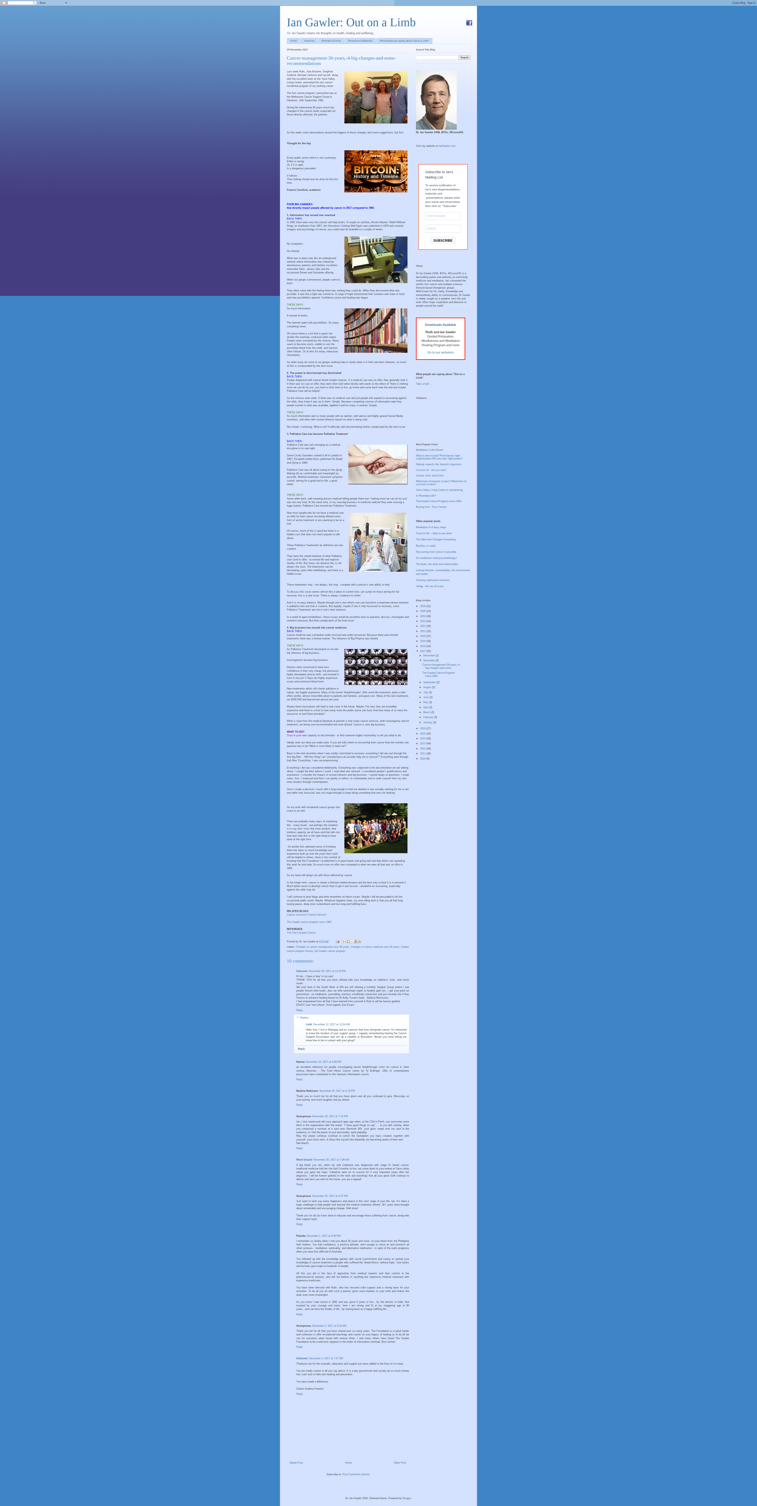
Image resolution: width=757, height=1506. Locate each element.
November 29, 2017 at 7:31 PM (330, 1116)
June (426, 697)
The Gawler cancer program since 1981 (309, 921)
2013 (423, 743)
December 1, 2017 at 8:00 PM (324, 1235)
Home (293, 40)
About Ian (309, 40)
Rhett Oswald (304, 1159)
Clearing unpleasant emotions (433, 580)
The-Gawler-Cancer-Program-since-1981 (438, 501)
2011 (423, 753)
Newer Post (296, 1462)
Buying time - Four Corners (431, 506)
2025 (423, 611)
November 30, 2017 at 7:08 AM (331, 1159)
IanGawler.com (447, 145)
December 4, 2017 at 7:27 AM (326, 1358)
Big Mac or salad (425, 545)
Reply (299, 1010)
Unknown (302, 971)
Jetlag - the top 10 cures (430, 586)
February (428, 717)
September (429, 682)
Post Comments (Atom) (355, 1474)
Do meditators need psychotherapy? (436, 558)
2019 (423, 641)
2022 (423, 626)
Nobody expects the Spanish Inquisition (438, 464)
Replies (304, 1017)
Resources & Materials (360, 40)
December (429, 655)
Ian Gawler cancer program (329, 950)
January (428, 722)
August (427, 687)
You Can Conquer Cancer (301, 932)
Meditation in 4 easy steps (431, 527)
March (427, 712)
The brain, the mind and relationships (437, 564)
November (429, 660)
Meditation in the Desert (429, 449)
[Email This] (345, 942)
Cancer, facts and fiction (430, 475)
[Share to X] (352, 942)
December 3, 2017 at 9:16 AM (329, 1325)
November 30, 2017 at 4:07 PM (330, 1196)
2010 (423, 758)
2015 (423, 733)
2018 (423, 646)
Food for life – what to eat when (434, 533)
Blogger (407, 1498)
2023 (423, 621)
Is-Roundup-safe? (426, 495)
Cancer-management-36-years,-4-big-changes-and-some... (441, 666)
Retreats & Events (331, 40)
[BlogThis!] (348, 942)
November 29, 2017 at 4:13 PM (337, 1090)
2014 (423, 738)
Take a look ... (424, 383)
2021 (423, 631)
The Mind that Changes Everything (436, 539)
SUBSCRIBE (443, 240)
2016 (423, 728)
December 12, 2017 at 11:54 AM (331, 1024)
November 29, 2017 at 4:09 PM (323, 1061)
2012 (423, 748)
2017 (423, 651)
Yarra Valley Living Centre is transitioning (439, 489)
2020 (423, 636)
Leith (309, 1024)
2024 (423, 616)
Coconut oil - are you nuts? (431, 470)
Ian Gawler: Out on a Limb (351, 22)
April (426, 707)
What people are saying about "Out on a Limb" (404, 40)
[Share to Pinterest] (360, 942)
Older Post (400, 1462)
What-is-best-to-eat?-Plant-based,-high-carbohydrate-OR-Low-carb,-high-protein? (439, 457)
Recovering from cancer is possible (436, 551)
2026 (423, 606)
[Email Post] (337, 941)
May (426, 702)
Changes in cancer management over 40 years (322, 946)
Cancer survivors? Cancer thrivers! (306, 914)
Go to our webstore (440, 352)
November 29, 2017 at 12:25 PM (327, 971)
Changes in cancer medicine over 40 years (375, 946)
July (426, 692)
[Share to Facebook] (356, 942)
